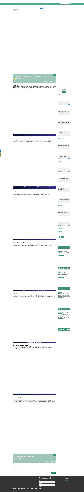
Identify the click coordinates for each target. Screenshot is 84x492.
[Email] (0, 155)
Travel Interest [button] (38, 3)
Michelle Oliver (16, 10)
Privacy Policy (23, 488)
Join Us (40, 488)
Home (16, 3)
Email (39, 480)
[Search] (70, 3)
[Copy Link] (0, 156)
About (19, 488)
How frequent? (41, 483)
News (46, 3)
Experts (51, 3)
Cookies (28, 488)
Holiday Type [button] (30, 3)
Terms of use (14, 488)
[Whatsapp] (0, 153)
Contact (36, 488)
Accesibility (32, 488)
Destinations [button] (22, 3)
